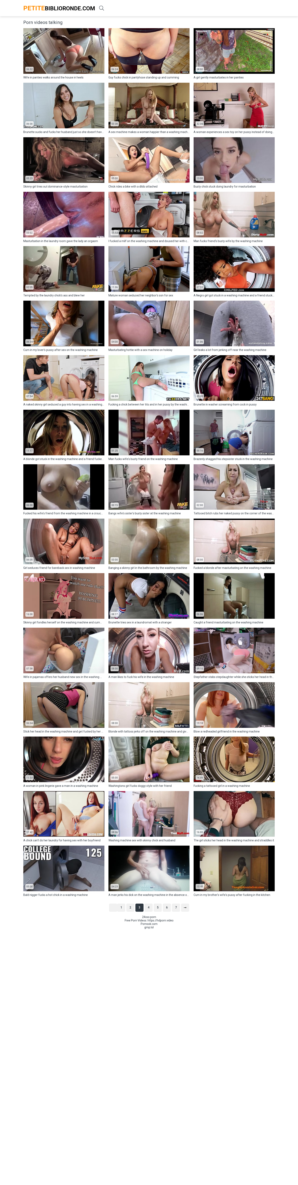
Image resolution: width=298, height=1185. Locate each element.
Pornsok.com (149, 923)
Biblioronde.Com (59, 8)
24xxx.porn (149, 917)
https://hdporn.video (161, 920)
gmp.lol (149, 927)
